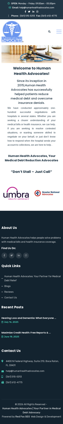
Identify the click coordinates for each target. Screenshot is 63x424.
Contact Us (10, 297)
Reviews (8, 291)
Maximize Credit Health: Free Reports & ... (26, 332)
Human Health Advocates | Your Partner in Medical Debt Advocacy (31, 410)
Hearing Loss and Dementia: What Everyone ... (28, 318)
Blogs (7, 286)
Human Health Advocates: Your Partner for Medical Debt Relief (32, 278)
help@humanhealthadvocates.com (36, 7)
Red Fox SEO (22, 416)
